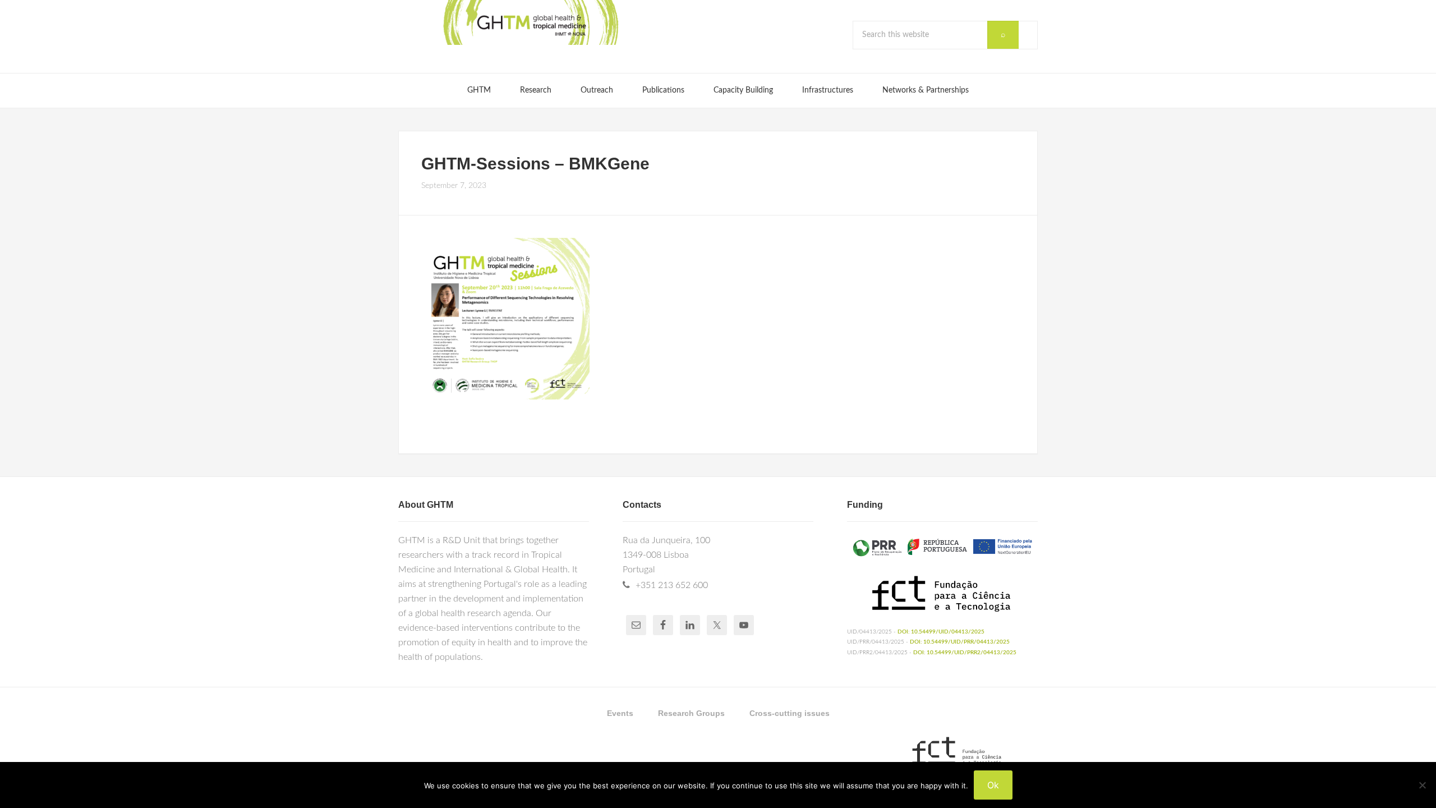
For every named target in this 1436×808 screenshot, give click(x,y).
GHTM (530, 22)
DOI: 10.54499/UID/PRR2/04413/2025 (964, 652)
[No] (1422, 785)
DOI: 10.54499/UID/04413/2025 (941, 632)
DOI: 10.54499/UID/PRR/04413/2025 (960, 642)
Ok (993, 785)
